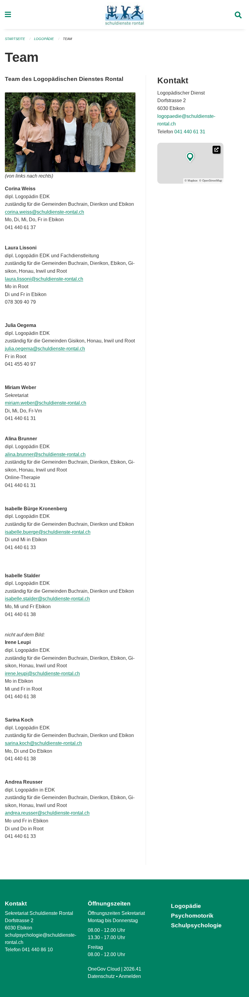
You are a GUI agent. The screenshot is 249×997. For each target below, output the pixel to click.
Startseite (15, 39)
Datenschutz (101, 976)
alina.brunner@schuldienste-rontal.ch (45, 454)
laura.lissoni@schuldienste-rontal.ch (44, 279)
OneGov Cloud (104, 969)
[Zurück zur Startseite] (124, 14)
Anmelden (130, 976)
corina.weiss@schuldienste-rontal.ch (44, 212)
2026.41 (132, 969)
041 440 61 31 (189, 131)
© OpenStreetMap (210, 180)
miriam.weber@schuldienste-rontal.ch (45, 402)
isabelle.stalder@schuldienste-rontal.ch (47, 598)
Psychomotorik (192, 915)
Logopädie (44, 39)
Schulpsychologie (196, 925)
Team (67, 39)
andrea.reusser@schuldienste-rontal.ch (47, 812)
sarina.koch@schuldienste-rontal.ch (43, 743)
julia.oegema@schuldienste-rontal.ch (45, 348)
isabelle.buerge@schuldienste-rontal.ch (47, 532)
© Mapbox (191, 180)
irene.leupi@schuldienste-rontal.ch (42, 673)
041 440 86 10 (37, 949)
